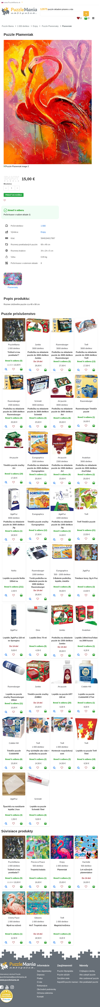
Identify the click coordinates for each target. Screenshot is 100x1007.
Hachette (86, 862)
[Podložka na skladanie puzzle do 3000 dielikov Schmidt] (30, 426)
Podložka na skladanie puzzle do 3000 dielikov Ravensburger (62, 355)
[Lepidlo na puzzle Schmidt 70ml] (30, 823)
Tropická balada (38, 870)
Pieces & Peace (38, 862)
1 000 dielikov (23, 26)
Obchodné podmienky (46, 989)
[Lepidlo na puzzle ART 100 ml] (54, 711)
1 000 (43, 226)
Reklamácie (42, 986)
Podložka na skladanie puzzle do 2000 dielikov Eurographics (38, 468)
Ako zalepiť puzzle (87, 975)
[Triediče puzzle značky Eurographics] (30, 539)
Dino (38, 630)
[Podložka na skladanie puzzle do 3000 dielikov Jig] (6, 539)
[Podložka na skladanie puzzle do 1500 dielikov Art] (54, 483)
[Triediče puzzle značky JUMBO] (30, 711)
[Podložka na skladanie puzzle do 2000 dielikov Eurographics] (30, 483)
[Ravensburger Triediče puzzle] (78, 426)
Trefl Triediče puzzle (86, 522)
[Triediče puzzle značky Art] (6, 482)
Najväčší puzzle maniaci (67, 982)
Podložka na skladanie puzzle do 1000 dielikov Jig (62, 525)
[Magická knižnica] (54, 942)
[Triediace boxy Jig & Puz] (78, 595)
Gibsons (38, 918)
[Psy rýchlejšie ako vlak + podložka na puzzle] (30, 768)
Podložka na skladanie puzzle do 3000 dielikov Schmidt (38, 412)
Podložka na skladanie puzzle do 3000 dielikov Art (62, 412)
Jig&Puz (13, 514)
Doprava (40, 975)
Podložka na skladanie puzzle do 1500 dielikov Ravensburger (14, 412)
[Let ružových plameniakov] (78, 886)
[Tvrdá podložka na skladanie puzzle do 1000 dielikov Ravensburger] (30, 599)
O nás (39, 982)
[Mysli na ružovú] (6, 942)
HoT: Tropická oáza (38, 925)
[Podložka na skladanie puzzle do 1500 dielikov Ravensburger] (6, 426)
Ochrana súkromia (45, 993)
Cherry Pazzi (13, 918)
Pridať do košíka (13, 195)
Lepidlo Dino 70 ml (38, 638)
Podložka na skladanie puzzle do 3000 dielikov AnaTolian (86, 468)
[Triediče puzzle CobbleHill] (6, 768)
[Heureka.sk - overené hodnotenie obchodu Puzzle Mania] (6, 1002)
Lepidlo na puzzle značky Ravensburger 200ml (14, 697)
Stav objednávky (44, 971)
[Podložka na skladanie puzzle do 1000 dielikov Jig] (54, 539)
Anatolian (86, 458)
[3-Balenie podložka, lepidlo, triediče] (54, 595)
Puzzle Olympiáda (65, 971)
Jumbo (38, 345)
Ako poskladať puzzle (88, 982)
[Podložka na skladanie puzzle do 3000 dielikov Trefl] (78, 370)
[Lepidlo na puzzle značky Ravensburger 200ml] (6, 712)
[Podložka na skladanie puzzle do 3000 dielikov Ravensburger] (54, 370)
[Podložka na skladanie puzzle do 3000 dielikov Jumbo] (30, 370)
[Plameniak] (54, 886)
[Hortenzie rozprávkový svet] (54, 768)
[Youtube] (7, 988)
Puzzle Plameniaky (50, 26)
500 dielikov (38, 866)
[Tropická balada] (30, 886)
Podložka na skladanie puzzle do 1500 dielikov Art (62, 468)
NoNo (13, 571)
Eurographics (38, 458)
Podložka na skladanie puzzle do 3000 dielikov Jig (14, 525)
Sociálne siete (63, 978)
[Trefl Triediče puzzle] (78, 539)
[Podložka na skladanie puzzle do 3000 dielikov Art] (54, 426)
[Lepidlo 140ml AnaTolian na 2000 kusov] (78, 655)
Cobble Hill (86, 687)
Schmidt (37, 401)
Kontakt (40, 997)
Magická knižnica (62, 925)
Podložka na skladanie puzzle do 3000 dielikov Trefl (86, 355)
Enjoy (35, 26)
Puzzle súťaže (63, 975)
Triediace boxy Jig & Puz (86, 578)
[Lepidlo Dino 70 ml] (30, 655)
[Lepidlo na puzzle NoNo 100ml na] (6, 595)
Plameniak (62, 870)
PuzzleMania (14, 345)
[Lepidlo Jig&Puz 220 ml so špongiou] (6, 655)
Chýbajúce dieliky (87, 971)
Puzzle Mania (8, 26)
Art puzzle (62, 401)
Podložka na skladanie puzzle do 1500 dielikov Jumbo (62, 641)
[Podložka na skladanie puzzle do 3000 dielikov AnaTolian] (78, 483)
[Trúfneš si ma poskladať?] (6, 369)
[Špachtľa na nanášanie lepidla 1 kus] (6, 823)
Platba (40, 978)
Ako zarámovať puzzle (89, 978)
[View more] (37, 332)
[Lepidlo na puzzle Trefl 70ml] (78, 768)
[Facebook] (1, 988)
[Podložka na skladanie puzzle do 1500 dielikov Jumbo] (54, 655)
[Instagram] (12, 988)
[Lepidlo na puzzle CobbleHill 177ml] (78, 711)
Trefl (86, 345)
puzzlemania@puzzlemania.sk (13, 977)
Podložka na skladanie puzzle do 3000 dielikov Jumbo (38, 355)
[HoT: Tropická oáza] (30, 942)
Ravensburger (62, 345)
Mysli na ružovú (14, 925)
